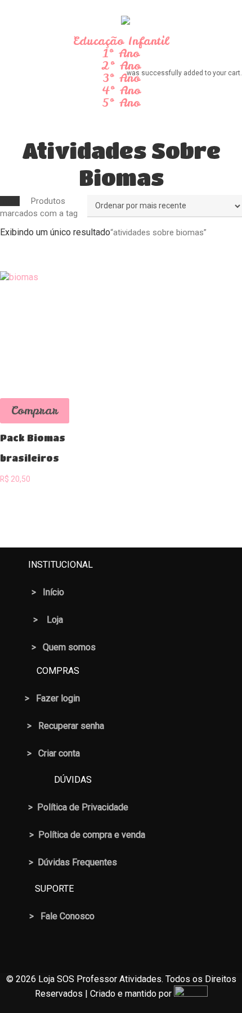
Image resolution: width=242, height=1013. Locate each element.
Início (10, 201)
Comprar (34, 410)
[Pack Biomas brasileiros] (58, 329)
